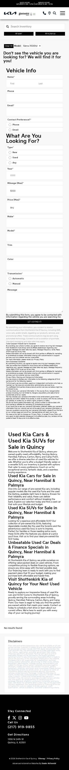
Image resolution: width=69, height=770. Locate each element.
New (15, 152)
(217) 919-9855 (21, 727)
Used (15, 157)
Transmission (15, 273)
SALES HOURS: (24, 3)
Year (10, 168)
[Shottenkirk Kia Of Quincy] (29, 13)
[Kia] (10, 13)
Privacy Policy (39, 360)
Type (10, 147)
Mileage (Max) (15, 183)
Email (10, 105)
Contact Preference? (19, 119)
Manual (16, 283)
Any (14, 162)
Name (11, 77)
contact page (15, 412)
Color (10, 259)
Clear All (9, 46)
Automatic (18, 278)
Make (10, 216)
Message (12, 289)
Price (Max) (13, 199)
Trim (9, 245)
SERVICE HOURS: (44, 3)
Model (11, 230)
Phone (10, 91)
